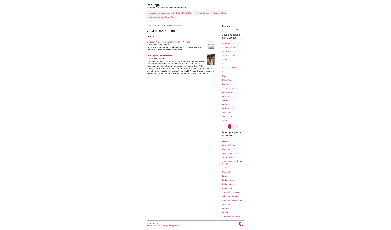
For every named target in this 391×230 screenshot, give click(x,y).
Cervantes (225, 84)
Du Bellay (225, 96)
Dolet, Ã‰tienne (227, 92)
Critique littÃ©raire (228, 157)
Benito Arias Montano (229, 68)
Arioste (224, 60)
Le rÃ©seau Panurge (201, 13)
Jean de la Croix (227, 117)
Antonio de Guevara (229, 55)
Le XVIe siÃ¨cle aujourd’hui (231, 192)
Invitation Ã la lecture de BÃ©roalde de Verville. (169, 42)
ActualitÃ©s (175, 13)
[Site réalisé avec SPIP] (241, 224)
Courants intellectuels (229, 153)
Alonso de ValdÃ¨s (228, 47)
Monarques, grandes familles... (233, 200)
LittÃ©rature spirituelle (230, 196)
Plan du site (151, 226)
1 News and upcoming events (158, 13)
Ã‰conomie (226, 149)
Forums (224, 168)
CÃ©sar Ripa (226, 80)
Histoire (224, 176)
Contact (170, 226)
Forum (173, 17)
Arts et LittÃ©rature (228, 145)
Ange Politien (226, 51)
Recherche (226, 208)
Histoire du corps (228, 180)
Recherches (186, 13)
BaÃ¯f (224, 64)
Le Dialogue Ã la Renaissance (161, 56)
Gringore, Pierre (227, 112)
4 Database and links (218, 13)
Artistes (224, 141)
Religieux (225, 213)
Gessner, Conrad (228, 108)
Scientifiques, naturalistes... (231, 217)
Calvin (224, 76)
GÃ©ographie (227, 172)
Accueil (149, 25)
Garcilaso (225, 104)
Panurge (153, 5)
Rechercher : (227, 26)
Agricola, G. (226, 43)
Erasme (224, 100)
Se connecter (161, 226)
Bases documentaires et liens (158, 17)
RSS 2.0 (177, 226)
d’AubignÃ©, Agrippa (229, 88)
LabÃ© (224, 121)
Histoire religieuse (228, 184)
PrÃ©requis (226, 204)
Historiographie (227, 188)
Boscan (224, 72)
